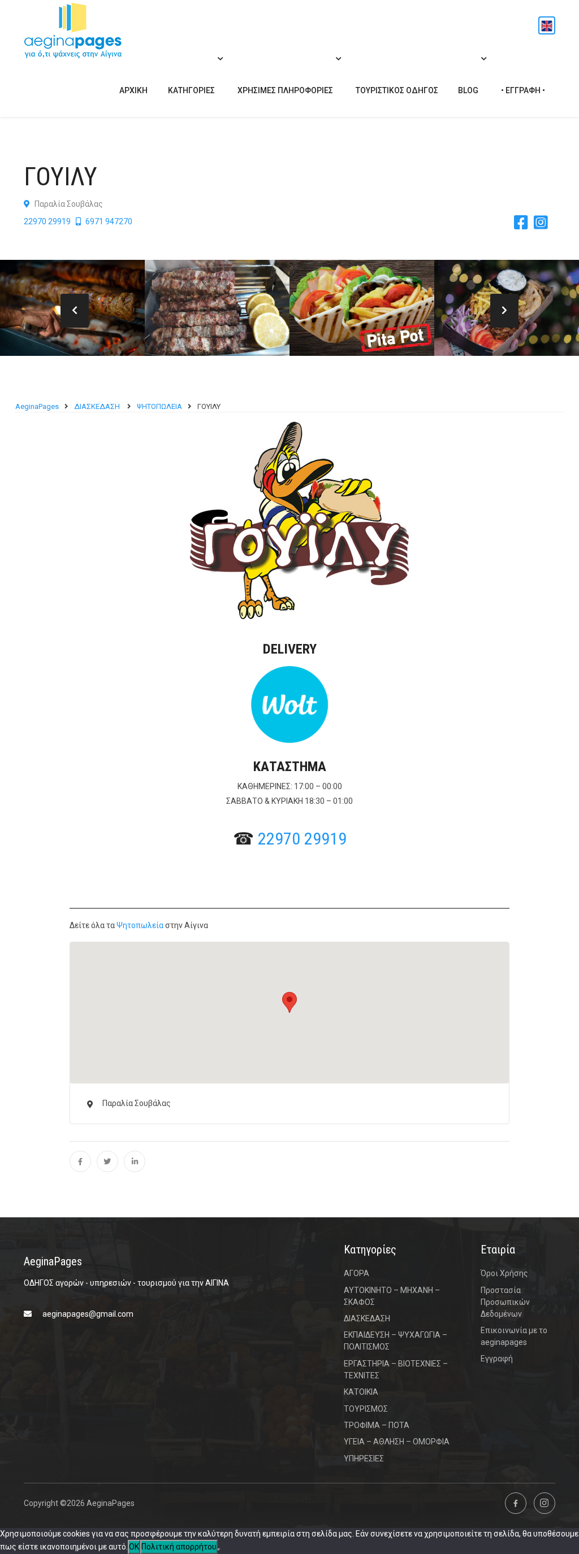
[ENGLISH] (546, 25)
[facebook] (524, 223)
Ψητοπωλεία (139, 925)
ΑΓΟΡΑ (356, 1273)
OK (134, 1546)
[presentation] (75, 311)
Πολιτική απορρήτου (179, 1546)
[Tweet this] (107, 1161)
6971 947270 (108, 221)
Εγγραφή (497, 1358)
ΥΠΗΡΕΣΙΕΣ (364, 1458)
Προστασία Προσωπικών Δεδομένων (505, 1302)
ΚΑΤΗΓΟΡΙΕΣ (191, 90)
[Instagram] (544, 223)
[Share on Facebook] (80, 1161)
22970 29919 (47, 221)
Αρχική (133, 90)
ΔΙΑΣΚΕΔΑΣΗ (368, 1318)
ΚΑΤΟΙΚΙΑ (361, 1391)
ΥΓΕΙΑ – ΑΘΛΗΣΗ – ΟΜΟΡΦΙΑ (397, 1441)
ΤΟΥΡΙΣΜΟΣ (366, 1408)
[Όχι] (219, 1549)
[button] (289, 1002)
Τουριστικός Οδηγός (397, 90)
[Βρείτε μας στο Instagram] (544, 1503)
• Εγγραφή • (523, 90)
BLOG (468, 90)
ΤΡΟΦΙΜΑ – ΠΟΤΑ (376, 1425)
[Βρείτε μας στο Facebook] (515, 1503)
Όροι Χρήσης (504, 1273)
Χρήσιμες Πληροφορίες (285, 90)
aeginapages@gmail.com (87, 1313)
